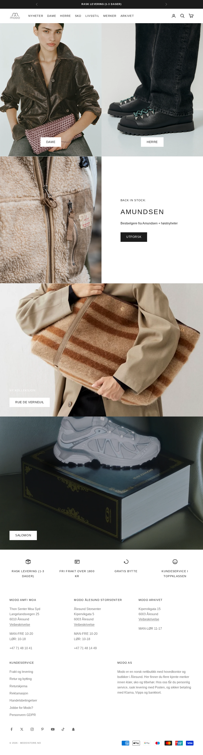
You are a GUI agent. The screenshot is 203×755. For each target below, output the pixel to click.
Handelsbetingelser (23, 700)
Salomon (23, 535)
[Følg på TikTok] (63, 729)
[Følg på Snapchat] (73, 729)
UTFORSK (133, 236)
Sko (78, 15)
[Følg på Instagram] (32, 729)
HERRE (152, 142)
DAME (50, 142)
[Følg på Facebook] (11, 729)
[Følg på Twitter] (22, 729)
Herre (65, 15)
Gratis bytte (126, 571)
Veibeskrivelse (20, 624)
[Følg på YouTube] (53, 729)
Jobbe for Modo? (21, 707)
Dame (51, 15)
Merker (110, 15)
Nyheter (35, 15)
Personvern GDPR (23, 715)
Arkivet (127, 15)
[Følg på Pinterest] (42, 729)
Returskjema (18, 686)
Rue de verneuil (29, 402)
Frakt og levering (21, 671)
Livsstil (92, 15)
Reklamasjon (19, 693)
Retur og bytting (21, 679)
